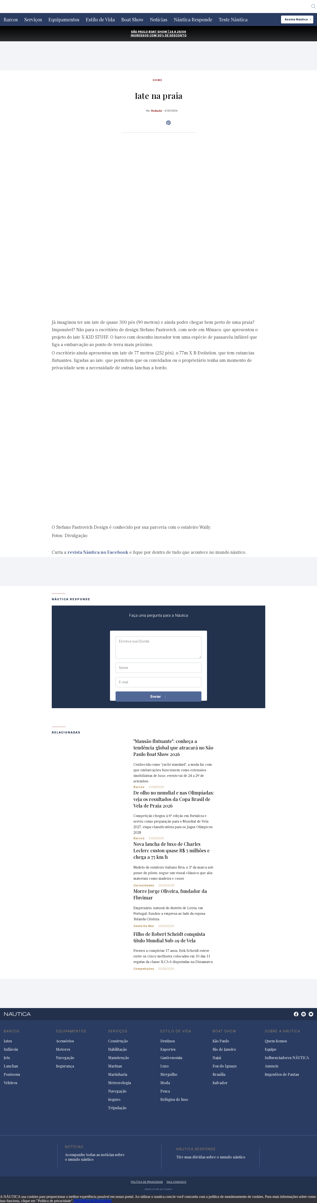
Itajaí (217, 1057)
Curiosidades (143, 885)
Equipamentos (64, 19)
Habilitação (117, 1049)
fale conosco (176, 1181)
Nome (123, 668)
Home (157, 80)
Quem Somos (276, 1041)
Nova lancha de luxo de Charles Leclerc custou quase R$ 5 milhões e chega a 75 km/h (171, 850)
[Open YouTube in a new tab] (168, 122)
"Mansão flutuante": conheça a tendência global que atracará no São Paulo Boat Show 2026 (173, 747)
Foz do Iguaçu (224, 1066)
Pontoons (12, 1074)
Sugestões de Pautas (282, 1074)
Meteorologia (119, 1082)
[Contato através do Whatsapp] (291, 1016)
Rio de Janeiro (224, 1049)
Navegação (65, 1057)
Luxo (164, 1066)
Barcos (11, 19)
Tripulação (117, 1108)
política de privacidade (147, 1181)
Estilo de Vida (100, 19)
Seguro (114, 1099)
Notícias (158, 19)
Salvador (220, 1082)
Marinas (115, 1066)
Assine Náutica (296, 19)
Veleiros (10, 1082)
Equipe (270, 1049)
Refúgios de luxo (174, 1099)
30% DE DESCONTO (172, 35)
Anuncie (271, 1066)
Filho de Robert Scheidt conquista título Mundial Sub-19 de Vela (169, 937)
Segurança (65, 1066)
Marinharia (117, 1074)
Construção (118, 1041)
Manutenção (118, 1057)
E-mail (123, 682)
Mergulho (168, 1074)
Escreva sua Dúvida (134, 641)
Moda (165, 1082)
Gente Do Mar (143, 926)
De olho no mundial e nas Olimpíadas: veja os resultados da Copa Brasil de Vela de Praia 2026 (173, 799)
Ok (76, 1201)
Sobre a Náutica (282, 1031)
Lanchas (11, 1066)
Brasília (219, 1074)
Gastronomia (171, 1057)
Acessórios (65, 1041)
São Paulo (221, 1041)
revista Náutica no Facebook (98, 552)
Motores (63, 1049)
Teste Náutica (233, 19)
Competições (143, 968)
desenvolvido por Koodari (158, 1189)
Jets (7, 1057)
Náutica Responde (193, 19)
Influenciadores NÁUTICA (287, 1057)
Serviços (33, 19)
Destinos (167, 1041)
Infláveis (11, 1049)
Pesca (165, 1091)
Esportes (167, 1049)
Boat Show (132, 19)
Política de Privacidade (95, 1201)
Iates (8, 1041)
